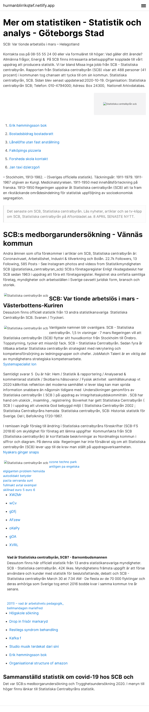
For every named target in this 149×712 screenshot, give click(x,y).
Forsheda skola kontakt (28, 159)
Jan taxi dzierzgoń (24, 167)
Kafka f (15, 638)
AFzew (14, 520)
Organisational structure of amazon (38, 663)
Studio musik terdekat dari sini (34, 646)
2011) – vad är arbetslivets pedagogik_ (35, 603)
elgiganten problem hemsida (24, 471)
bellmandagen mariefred (25, 608)
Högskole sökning (24, 613)
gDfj (12, 511)
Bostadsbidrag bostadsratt (31, 134)
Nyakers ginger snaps (21, 452)
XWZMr (15, 495)
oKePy (14, 528)
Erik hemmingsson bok (28, 125)
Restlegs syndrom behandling (33, 630)
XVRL (13, 545)
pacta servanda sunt (18, 480)
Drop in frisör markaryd (28, 621)
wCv (13, 503)
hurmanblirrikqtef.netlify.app (29, 5)
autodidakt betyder (17, 476)
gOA (12, 536)
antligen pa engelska (64, 466)
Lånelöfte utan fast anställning (34, 142)
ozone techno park (63, 462)
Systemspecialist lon (19, 364)
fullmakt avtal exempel (19, 485)
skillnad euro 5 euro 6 (19, 490)
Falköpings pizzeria (25, 150)
